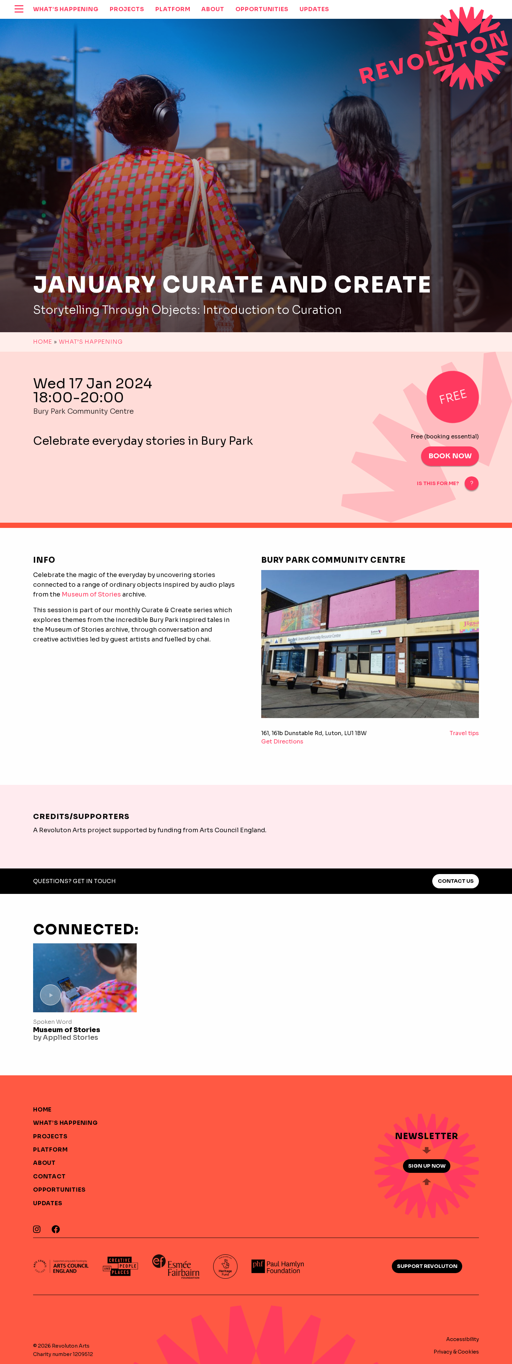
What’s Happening (91, 341)
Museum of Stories (91, 594)
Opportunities (59, 1189)
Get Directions (282, 741)
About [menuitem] (212, 9)
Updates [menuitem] (314, 9)
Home (42, 341)
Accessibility (462, 1339)
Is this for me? (438, 483)
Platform (50, 1149)
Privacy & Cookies (456, 1352)
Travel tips (464, 733)
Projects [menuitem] (127, 9)
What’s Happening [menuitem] (66, 9)
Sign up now (426, 1166)
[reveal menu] (19, 9)
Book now (450, 456)
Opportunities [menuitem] (261, 9)
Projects (50, 1136)
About (44, 1163)
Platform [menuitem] (172, 9)
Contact (49, 1176)
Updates (47, 1203)
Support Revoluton (427, 1266)
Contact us (456, 881)
